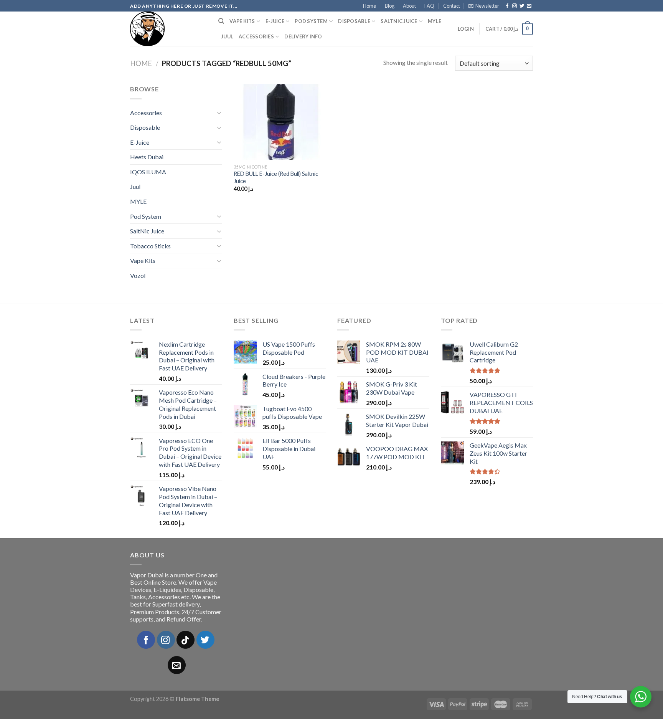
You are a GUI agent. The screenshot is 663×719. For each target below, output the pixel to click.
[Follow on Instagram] (514, 6)
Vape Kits (242, 21)
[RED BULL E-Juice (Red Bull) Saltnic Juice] (281, 122)
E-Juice (275, 21)
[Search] (221, 21)
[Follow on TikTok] (185, 640)
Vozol (137, 275)
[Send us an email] (529, 6)
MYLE (434, 21)
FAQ (429, 6)
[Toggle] (219, 112)
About (409, 6)
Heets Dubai (146, 156)
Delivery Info (303, 36)
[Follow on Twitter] (522, 6)
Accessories (256, 36)
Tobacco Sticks (150, 246)
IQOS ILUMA (148, 171)
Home (369, 6)
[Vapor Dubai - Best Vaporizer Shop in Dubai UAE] (168, 29)
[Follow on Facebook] (507, 6)
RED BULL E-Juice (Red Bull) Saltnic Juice (276, 177)
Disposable (354, 21)
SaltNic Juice (399, 21)
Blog (389, 6)
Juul (227, 36)
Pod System (311, 21)
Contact (451, 6)
